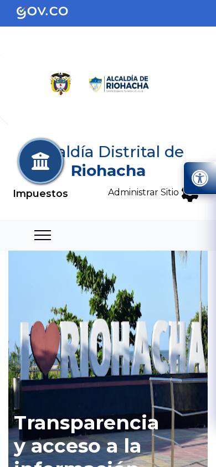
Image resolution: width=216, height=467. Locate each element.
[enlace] (51, 12)
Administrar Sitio (144, 192)
